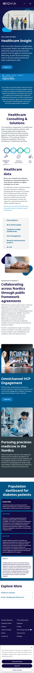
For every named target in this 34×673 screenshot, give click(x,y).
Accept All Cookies (17, 661)
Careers (3, 626)
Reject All (17, 666)
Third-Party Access (22, 620)
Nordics (14, 75)
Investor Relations (7, 620)
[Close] (31, 647)
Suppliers (20, 623)
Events (3, 633)
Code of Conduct (6, 630)
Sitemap (19, 636)
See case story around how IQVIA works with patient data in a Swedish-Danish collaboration (16, 208)
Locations (8, 75)
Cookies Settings (17, 670)
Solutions (20, 75)
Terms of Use (21, 633)
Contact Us (4, 636)
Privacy (19, 626)
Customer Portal (6, 623)
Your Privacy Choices (23, 630)
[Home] (4, 75)
